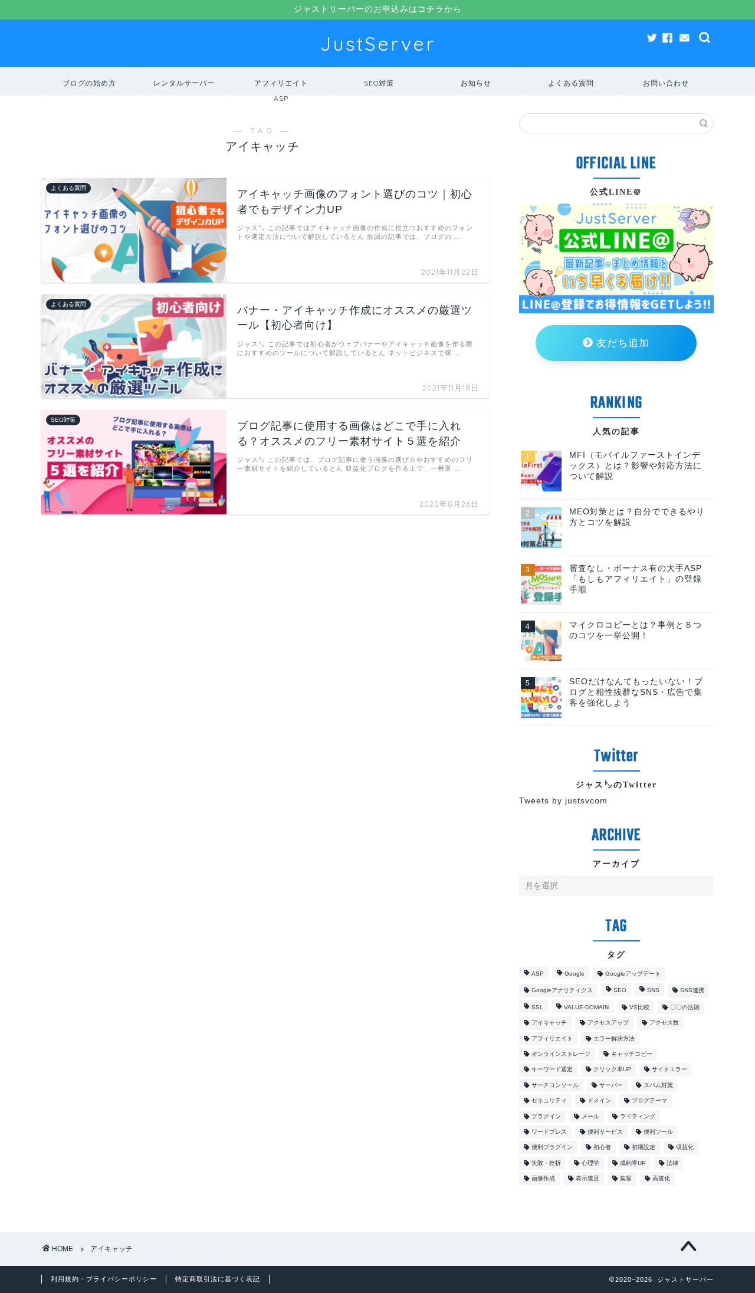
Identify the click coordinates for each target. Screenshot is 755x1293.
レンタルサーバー (184, 82)
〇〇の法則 (685, 1007)
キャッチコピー (631, 1054)
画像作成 (543, 1179)
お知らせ (476, 82)
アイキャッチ (549, 1023)
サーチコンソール (555, 1085)
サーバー (611, 1085)
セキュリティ (549, 1101)
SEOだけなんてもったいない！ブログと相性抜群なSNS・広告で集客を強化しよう (636, 692)
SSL (537, 1007)
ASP (537, 973)
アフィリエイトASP (281, 87)
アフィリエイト (552, 1038)
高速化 (661, 1179)
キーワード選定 (552, 1069)
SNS (653, 990)
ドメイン (599, 1101)
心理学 (590, 1163)
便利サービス (605, 1131)
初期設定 (643, 1147)
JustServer (377, 43)
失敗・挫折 (546, 1163)
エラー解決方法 (614, 1038)
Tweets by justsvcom (563, 800)
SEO (619, 990)
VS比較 (639, 1007)
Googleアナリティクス (562, 990)
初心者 (602, 1147)
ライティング (637, 1116)
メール (590, 1116)
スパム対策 (658, 1085)
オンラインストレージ (560, 1054)
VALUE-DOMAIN (586, 1007)
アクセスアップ (608, 1023)
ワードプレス (549, 1131)
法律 (672, 1163)
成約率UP (633, 1163)
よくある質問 (571, 82)
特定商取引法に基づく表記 (217, 1278)
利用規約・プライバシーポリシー (104, 1278)
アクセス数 (664, 1023)
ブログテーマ (649, 1101)
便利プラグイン (552, 1147)
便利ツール (658, 1131)
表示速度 (587, 1179)
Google (574, 973)
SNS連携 (692, 990)
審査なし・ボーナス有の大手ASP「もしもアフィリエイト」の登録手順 (635, 579)
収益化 (685, 1147)
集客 (626, 1179)
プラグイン (546, 1116)
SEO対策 (379, 82)
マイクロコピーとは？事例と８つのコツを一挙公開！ (635, 630)
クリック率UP (612, 1069)
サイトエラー (669, 1069)
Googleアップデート (633, 973)
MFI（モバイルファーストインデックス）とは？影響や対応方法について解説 (635, 466)
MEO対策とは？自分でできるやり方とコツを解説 (637, 517)
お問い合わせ (666, 82)
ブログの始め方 (89, 82)
